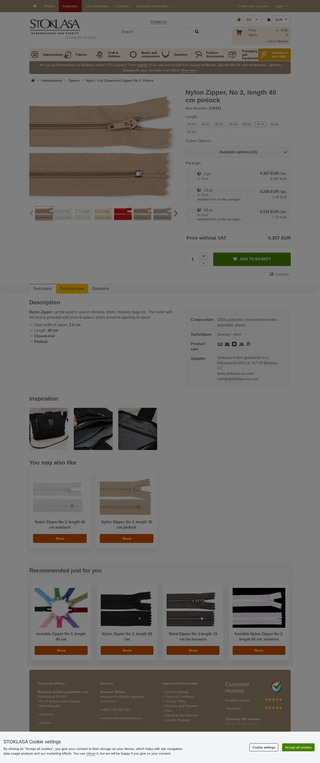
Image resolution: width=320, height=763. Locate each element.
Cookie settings (264, 747)
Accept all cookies (298, 747)
